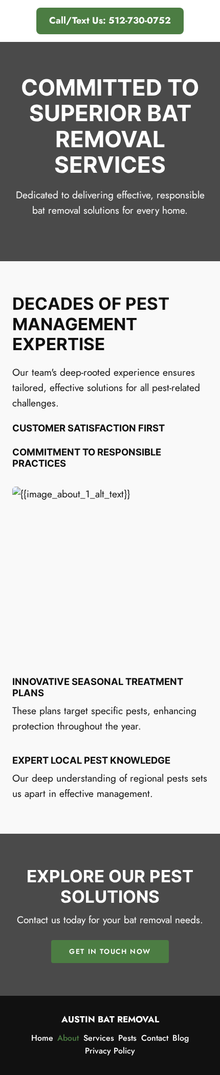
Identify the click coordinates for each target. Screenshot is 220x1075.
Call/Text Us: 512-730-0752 (110, 20)
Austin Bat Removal (110, 1019)
